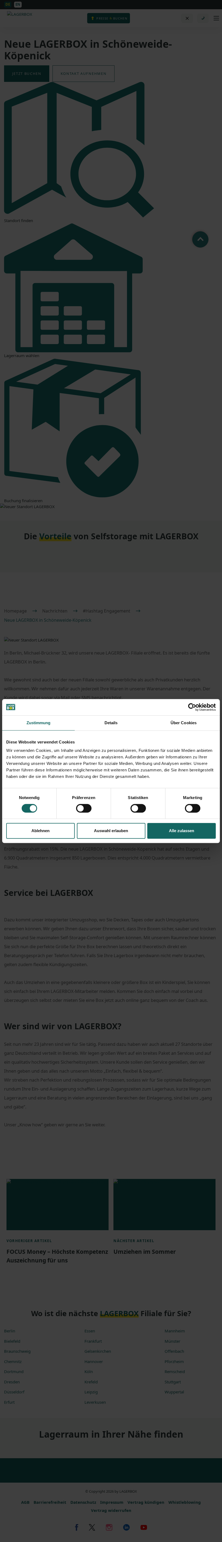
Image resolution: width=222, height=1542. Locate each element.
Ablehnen (40, 830)
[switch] (84, 808)
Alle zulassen (181, 830)
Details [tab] (111, 722)
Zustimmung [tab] (39, 722)
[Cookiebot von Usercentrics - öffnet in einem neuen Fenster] (192, 707)
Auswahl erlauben (111, 830)
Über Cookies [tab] (184, 722)
